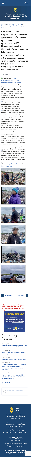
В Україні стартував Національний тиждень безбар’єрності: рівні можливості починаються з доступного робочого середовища (14, 367)
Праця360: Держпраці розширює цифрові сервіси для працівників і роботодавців (14, 346)
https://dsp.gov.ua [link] (6, 166)
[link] (11, 80)
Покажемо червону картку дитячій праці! (14, 359)
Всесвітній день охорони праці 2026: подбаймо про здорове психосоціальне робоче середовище (13, 376)
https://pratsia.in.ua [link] (13, 164)
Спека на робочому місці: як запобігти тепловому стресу (13, 353)
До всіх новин (6, 382)
